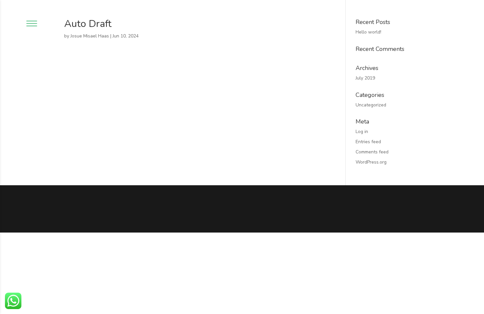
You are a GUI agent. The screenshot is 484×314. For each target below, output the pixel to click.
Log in (362, 131)
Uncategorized (371, 105)
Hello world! (368, 32)
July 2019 (365, 78)
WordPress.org (371, 162)
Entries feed (368, 142)
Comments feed (372, 152)
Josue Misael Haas (89, 36)
